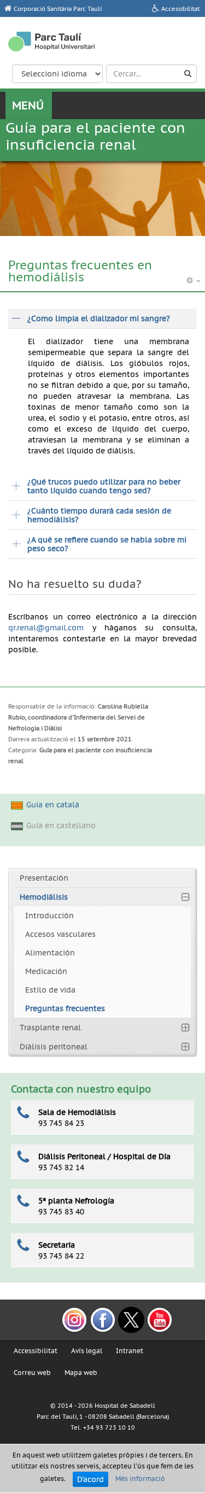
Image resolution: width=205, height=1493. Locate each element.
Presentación (44, 878)
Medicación (46, 971)
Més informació (140, 1478)
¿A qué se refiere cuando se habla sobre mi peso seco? (106, 544)
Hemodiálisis (44, 897)
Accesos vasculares (60, 934)
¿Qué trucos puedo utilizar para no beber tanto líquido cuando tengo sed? (103, 486)
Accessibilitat (35, 1351)
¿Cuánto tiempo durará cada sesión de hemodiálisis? (99, 515)
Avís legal (86, 1351)
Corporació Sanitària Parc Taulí (58, 9)
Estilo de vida (50, 990)
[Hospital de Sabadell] (51, 42)
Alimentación (50, 953)
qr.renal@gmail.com (46, 628)
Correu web (32, 1372)
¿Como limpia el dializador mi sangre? (98, 318)
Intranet (129, 1351)
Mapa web (81, 1372)
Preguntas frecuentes (65, 1008)
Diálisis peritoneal (53, 1047)
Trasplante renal (50, 1027)
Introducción (49, 915)
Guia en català (52, 805)
